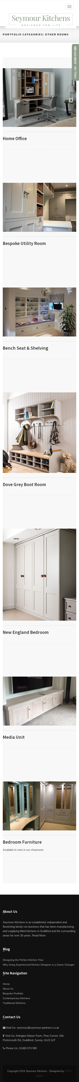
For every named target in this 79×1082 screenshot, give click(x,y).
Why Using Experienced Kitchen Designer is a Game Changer (39, 964)
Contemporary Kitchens (16, 998)
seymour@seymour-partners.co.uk (38, 1027)
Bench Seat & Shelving (25, 348)
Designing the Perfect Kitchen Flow (23, 960)
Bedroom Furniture (22, 842)
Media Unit (14, 737)
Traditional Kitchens (14, 1003)
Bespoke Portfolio (13, 993)
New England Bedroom (26, 632)
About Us (8, 988)
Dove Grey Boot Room (24, 484)
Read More (39, 935)
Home (6, 984)
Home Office (15, 138)
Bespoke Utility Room (24, 243)
